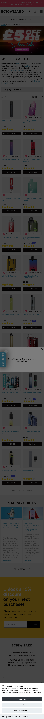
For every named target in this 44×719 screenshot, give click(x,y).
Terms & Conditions (21, 717)
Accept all (22, 699)
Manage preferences (22, 710)
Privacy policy (7, 717)
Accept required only (22, 705)
